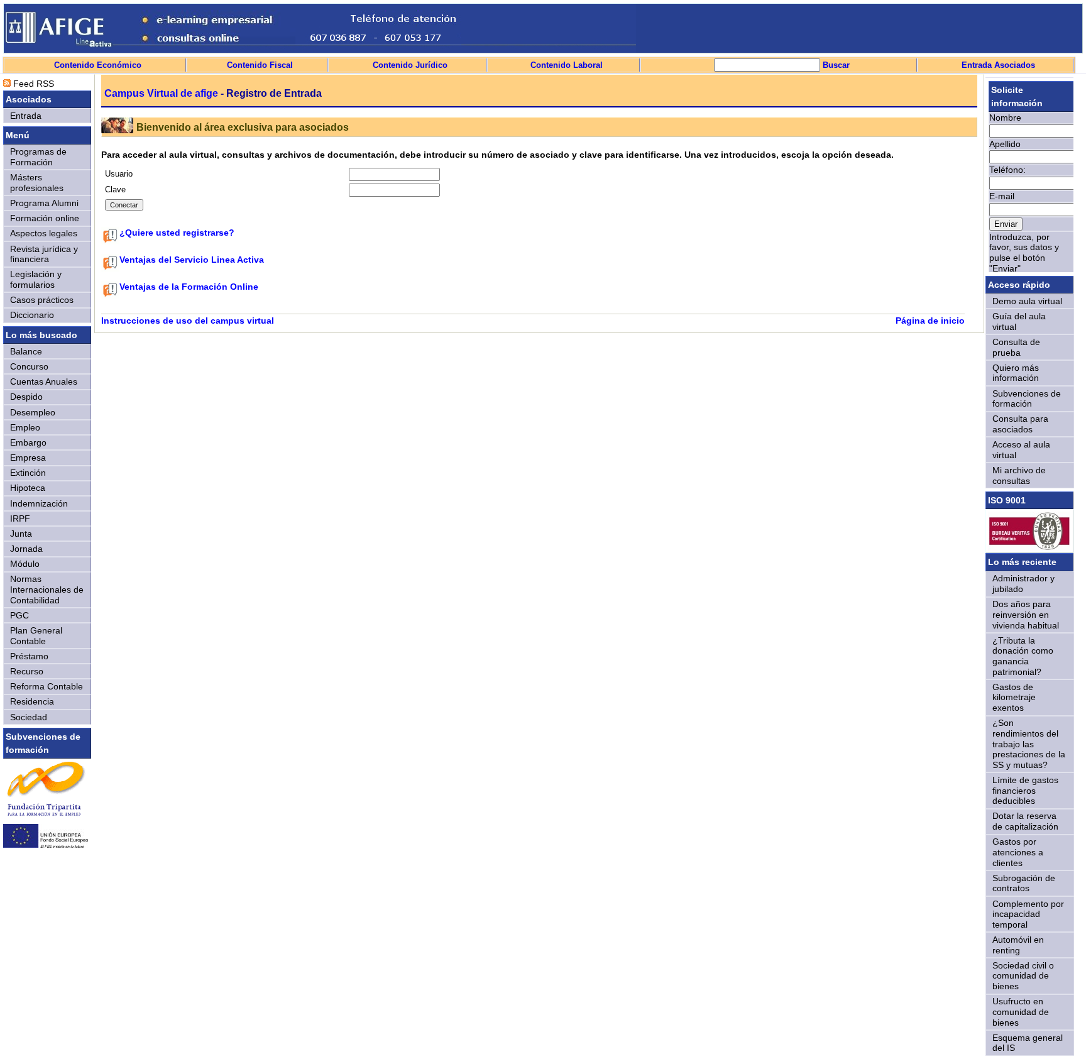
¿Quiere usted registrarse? (176, 233)
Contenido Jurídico (410, 65)
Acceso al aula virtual (1021, 449)
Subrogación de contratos (1023, 883)
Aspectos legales (43, 233)
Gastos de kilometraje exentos (1014, 697)
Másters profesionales (36, 182)
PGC (19, 615)
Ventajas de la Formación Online (188, 287)
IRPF (20, 518)
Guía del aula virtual (1019, 321)
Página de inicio (930, 321)
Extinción (28, 473)
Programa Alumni (44, 203)
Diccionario (32, 315)
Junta (21, 534)
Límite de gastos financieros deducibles (1025, 790)
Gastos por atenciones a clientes (1017, 852)
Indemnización (39, 503)
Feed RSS (32, 84)
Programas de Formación (38, 156)
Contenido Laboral (566, 65)
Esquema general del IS (1027, 1043)
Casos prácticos (42, 300)
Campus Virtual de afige (161, 93)
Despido (26, 397)
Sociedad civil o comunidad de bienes (1023, 975)
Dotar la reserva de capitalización (1025, 821)
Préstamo (29, 656)
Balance (26, 351)
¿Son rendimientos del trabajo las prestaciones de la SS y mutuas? (1028, 744)
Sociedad (28, 717)
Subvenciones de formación (1026, 398)
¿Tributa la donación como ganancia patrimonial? (1022, 656)
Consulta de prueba (1016, 347)
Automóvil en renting (1018, 945)
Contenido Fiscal (260, 65)
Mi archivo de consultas (1019, 475)
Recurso (26, 671)
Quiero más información (1015, 373)
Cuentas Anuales (43, 381)
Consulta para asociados (1020, 424)
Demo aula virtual (1027, 301)
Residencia (32, 701)
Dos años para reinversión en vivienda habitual (1025, 614)
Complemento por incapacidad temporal (1028, 914)
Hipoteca (27, 488)
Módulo (25, 564)
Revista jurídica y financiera (44, 254)
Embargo (28, 442)
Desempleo (32, 412)
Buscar (835, 65)
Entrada (25, 116)
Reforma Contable (46, 686)
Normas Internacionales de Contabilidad (47, 589)
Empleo (25, 427)
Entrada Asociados (998, 65)
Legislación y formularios (36, 279)
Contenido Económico (97, 65)
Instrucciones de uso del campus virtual (187, 321)
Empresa (28, 458)
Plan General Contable (36, 635)
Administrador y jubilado (1023, 583)
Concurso (29, 366)
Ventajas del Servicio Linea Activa (191, 260)
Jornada (26, 549)
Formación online (44, 218)
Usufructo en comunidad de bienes (1020, 1011)
